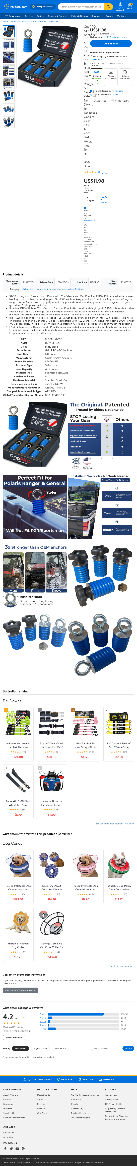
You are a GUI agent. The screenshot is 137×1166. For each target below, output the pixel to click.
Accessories (53, 21)
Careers (109, 15)
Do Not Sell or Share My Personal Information (116, 1118)
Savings (40, 15)
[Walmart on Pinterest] (23, 1149)
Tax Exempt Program (81, 1117)
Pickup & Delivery (79, 15)
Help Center (67, 1079)
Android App (9, 1137)
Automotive (15, 21)
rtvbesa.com (89, 220)
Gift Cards (42, 1113)
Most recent (20, 1048)
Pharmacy (97, 15)
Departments (15, 15)
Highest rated (40, 1048)
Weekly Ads (108, 1079)
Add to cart (111, 43)
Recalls (74, 1103)
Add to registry (122, 100)
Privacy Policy (111, 1099)
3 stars (43, 1021)
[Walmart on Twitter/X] (11, 1149)
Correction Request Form (20, 990)
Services (29, 15)
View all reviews (14, 1037)
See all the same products (121, 966)
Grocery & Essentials (57, 15)
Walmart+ (42, 1108)
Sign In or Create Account (39, 1079)
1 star (43, 1029)
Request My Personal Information (115, 1110)
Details (115, 94)
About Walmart (10, 1094)
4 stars (43, 1018)
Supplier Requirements (14, 1117)
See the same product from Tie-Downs (115, 823)
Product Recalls (78, 1113)
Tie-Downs (79, 289)
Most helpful (60, 1048)
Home (5, 21)
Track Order (88, 1079)
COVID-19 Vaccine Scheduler (85, 1094)
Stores (40, 1099)
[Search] (108, 6)
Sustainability (9, 1113)
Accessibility (77, 1108)
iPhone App (8, 1132)
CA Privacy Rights (113, 1103)
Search (128, 1048)
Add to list (101, 100)
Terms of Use (111, 1094)
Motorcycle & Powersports (34, 21)
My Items (121, 15)
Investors (7, 1108)
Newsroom (8, 1103)
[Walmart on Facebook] (5, 1149)
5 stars (43, 1014)
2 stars (43, 1025)
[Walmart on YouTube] (17, 1149)
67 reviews (104, 171)
